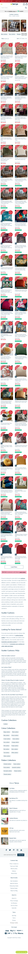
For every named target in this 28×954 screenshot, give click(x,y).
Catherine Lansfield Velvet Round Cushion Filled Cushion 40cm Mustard (7, 469)
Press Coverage (14, 900)
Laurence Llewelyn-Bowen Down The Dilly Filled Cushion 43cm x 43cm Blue (21, 513)
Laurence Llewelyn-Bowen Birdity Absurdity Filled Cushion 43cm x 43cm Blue (6, 224)
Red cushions (6, 749)
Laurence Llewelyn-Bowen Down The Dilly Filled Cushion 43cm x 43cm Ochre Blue (21, 335)
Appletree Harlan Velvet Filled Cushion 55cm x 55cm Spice (21, 290)
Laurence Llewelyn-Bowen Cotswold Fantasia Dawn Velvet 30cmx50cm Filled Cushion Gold (20, 269)
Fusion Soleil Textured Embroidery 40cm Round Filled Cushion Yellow (6, 357)
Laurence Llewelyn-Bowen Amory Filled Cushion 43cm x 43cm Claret (21, 557)
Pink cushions (6, 745)
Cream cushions (7, 739)
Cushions (5, 724)
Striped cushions (17, 771)
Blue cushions (4, 34)
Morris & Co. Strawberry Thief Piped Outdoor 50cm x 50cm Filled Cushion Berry (21, 57)
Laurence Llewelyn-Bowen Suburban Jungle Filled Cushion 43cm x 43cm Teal (6, 291)
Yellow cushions (7, 756)
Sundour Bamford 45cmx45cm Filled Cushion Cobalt (6, 335)
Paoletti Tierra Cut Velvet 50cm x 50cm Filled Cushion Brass (6, 139)
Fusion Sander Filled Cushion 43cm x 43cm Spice (6, 379)
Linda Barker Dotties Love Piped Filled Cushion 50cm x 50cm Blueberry (20, 98)
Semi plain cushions (8, 771)
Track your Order (14, 866)
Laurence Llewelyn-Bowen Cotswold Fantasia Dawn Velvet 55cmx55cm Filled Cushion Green (6, 402)
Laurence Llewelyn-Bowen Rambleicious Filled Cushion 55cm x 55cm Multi (20, 246)
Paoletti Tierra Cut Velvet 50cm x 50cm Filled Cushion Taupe (20, 139)
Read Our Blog (14, 890)
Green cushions (16, 739)
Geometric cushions (16, 767)
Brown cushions (15, 735)
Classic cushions (16, 764)
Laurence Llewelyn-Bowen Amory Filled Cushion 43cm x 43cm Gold (21, 469)
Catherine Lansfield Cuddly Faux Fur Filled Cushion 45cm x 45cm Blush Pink (7, 202)
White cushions (15, 752)
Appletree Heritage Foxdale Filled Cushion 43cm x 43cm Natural (6, 446)
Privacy (14, 920)
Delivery (14, 871)
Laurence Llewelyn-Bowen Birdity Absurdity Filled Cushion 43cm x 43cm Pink (6, 246)
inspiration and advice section (9, 642)
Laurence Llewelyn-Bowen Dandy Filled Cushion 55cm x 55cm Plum (7, 535)
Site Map (14, 915)
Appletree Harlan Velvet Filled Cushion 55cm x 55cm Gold (21, 401)
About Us (14, 898)
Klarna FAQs (14, 873)
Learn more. (22, 572)
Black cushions (15, 732)
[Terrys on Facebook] (6, 850)
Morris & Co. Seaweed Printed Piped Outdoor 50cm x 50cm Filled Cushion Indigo (7, 77)
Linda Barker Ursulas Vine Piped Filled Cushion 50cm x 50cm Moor (6, 118)
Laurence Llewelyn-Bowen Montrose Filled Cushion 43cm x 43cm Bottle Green (21, 357)
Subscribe (14, 908)
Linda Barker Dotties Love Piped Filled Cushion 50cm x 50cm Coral (20, 118)
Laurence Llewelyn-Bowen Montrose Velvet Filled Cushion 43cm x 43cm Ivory (6, 513)
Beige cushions (7, 732)
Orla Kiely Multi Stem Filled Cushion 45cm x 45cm (6, 424)
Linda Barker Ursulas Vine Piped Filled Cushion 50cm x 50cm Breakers (6, 98)
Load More (14, 567)
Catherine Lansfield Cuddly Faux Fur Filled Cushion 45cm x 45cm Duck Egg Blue (21, 202)
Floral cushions (7, 767)
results (4, 38)
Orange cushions (15, 742)
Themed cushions (7, 774)
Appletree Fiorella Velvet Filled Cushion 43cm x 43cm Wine (21, 446)
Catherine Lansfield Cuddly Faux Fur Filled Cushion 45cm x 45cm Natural (7, 180)
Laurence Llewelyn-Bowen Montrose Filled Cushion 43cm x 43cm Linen (21, 380)
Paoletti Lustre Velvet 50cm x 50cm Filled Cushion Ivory (21, 159)
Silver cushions (15, 749)
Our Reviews (14, 903)
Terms (14, 918)
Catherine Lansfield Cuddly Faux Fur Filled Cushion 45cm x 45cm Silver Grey (21, 180)
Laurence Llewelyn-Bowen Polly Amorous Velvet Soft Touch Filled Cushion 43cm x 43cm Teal (21, 225)
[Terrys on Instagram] (17, 850)
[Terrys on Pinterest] (14, 850)
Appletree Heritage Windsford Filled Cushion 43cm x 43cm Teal (21, 535)
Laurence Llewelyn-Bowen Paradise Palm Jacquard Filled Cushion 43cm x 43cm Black (21, 424)
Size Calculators (14, 881)
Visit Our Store (14, 905)
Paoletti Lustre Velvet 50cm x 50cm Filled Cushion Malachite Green (7, 159)
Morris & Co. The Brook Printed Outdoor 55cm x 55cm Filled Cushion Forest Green (21, 77)
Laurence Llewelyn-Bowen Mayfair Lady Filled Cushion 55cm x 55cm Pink (20, 313)
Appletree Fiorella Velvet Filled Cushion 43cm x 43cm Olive (7, 268)
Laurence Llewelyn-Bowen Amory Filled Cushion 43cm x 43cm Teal (7, 557)
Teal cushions (6, 752)
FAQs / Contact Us (14, 863)
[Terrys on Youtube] (21, 850)
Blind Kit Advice (14, 883)
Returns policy (14, 868)
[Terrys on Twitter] (10, 850)
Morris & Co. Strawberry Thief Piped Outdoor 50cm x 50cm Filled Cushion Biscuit (7, 57)
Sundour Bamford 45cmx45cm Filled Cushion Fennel (20, 491)
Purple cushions (15, 745)
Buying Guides (14, 888)
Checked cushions (7, 764)
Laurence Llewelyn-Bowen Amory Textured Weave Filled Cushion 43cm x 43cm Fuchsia (7, 314)
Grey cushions (12, 34)
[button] (22, 38)
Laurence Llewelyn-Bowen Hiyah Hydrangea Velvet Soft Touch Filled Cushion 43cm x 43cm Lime (7, 491)
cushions (22, 578)
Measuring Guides (14, 886)
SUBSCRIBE (21, 855)
